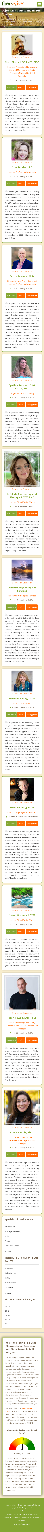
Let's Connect (11, 87)
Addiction (8, 1236)
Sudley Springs (10, 1273)
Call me (21, 87)
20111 (7, 1323)
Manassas (9, 1268)
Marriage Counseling (13, 1231)
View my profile (32, 87)
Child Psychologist (12, 1246)
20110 (7, 1307)
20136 (7, 1315)
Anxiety (7, 1241)
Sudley (7, 1278)
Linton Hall (9, 1287)
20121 (7, 1311)
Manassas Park (11, 1282)
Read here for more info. (22, 1524)
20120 (7, 1319)
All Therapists (10, 1227)
